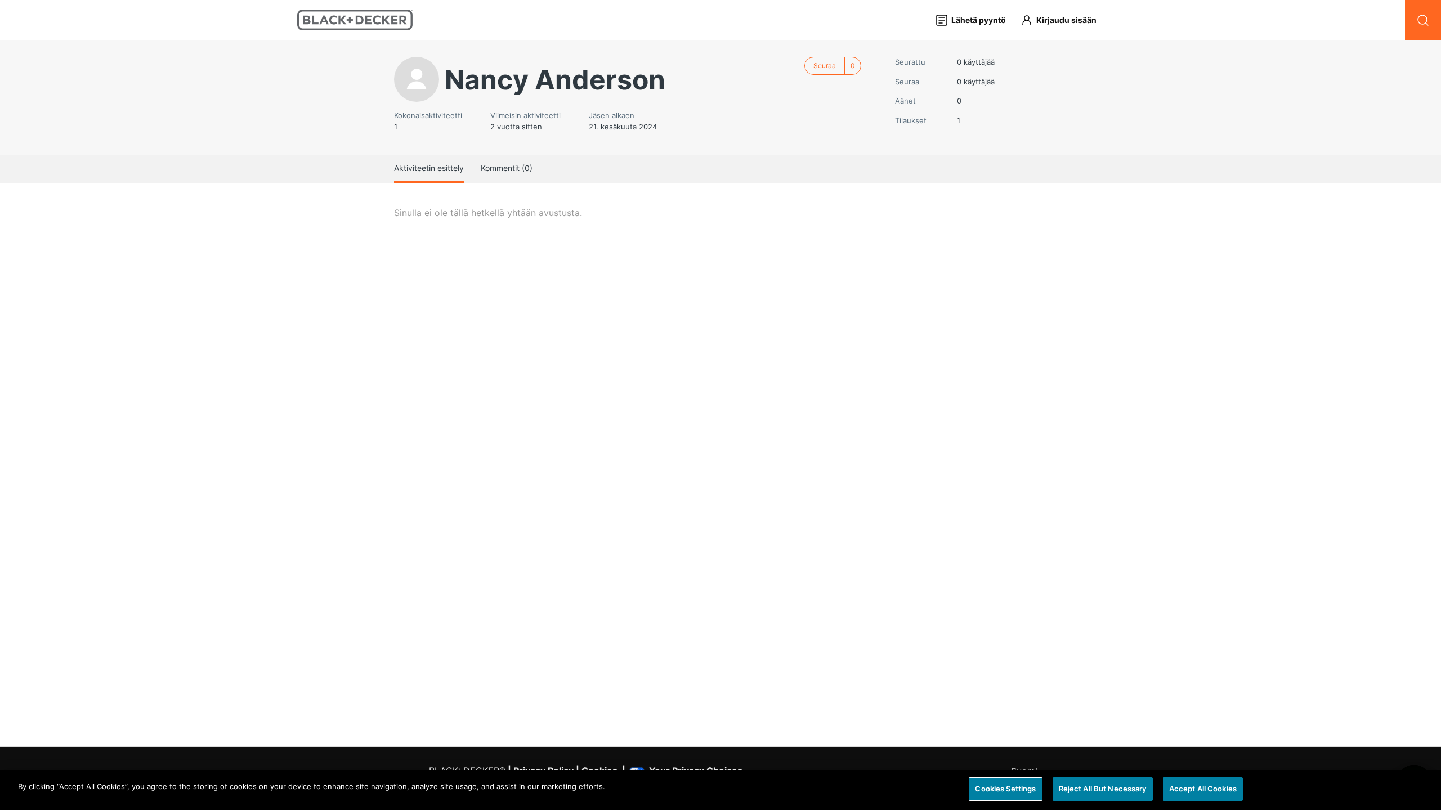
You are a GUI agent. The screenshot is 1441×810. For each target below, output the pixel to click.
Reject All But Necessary (1103, 788)
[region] (720, 790)
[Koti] (355, 20)
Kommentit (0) (506, 168)
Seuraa (824, 65)
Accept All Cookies (1203, 788)
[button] (1064, 20)
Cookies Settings (1005, 788)
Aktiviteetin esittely (429, 168)
